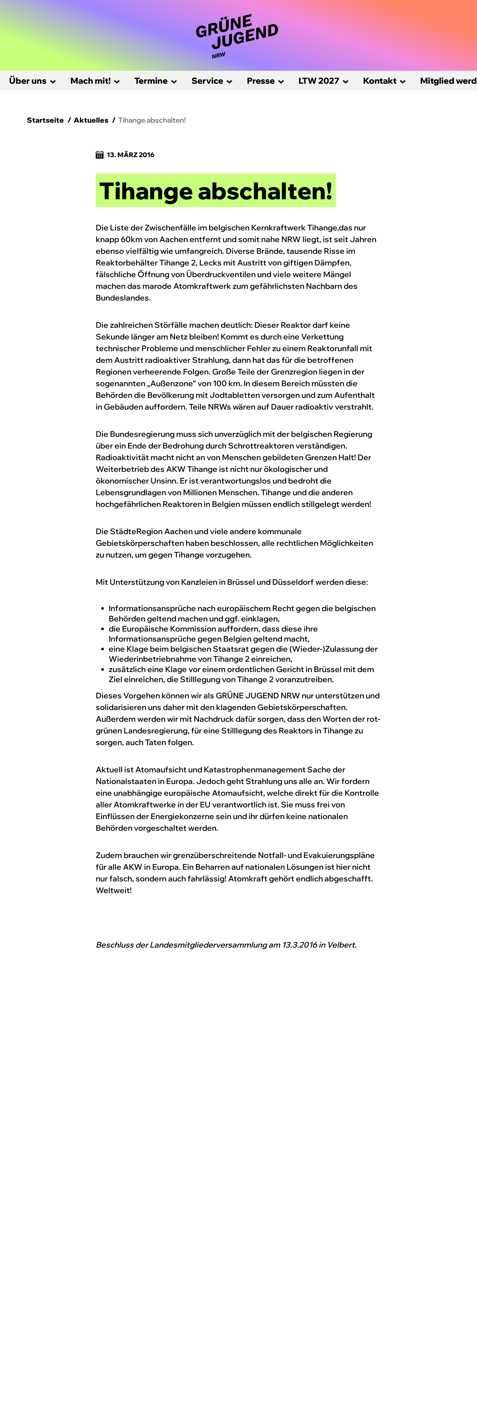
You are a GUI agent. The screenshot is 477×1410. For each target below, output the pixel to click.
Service (207, 80)
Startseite (45, 120)
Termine (151, 80)
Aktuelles (91, 120)
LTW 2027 (319, 80)
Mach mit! (90, 80)
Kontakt (380, 80)
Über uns (28, 80)
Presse (261, 80)
